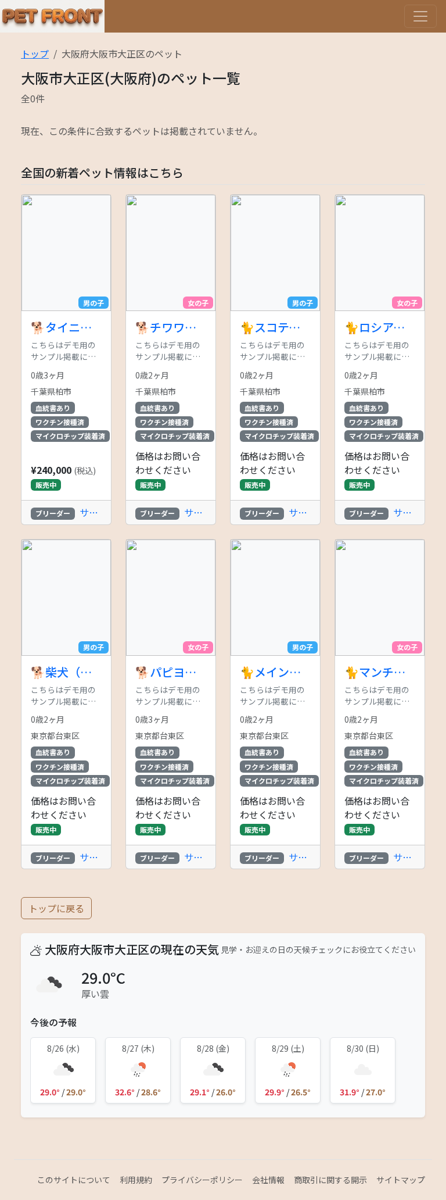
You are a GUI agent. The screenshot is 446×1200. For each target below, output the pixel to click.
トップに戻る (56, 908)
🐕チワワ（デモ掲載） (170, 327)
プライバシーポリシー (202, 1179)
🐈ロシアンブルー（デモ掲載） (379, 327)
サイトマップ (400, 1179)
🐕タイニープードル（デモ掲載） (66, 327)
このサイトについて (73, 1179)
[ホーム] (52, 16)
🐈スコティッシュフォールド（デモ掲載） (275, 327)
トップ (35, 53)
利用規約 (136, 1179)
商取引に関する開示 (330, 1179)
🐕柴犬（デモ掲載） (66, 672)
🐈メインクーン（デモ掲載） (275, 672)
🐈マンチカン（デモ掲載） (379, 672)
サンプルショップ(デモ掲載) (91, 512)
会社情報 (268, 1179)
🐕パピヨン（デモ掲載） (170, 672)
